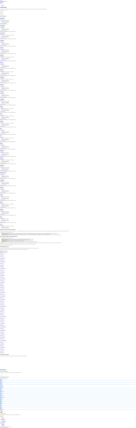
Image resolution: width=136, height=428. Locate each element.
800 (1, 128)
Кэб (1, 135)
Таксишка (2, 77)
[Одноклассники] (1, 369)
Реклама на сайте (4, 421)
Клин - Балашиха (2, 258)
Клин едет (2, 165)
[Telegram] (2, 369)
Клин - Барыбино (2, 347)
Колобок (2, 150)
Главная (3, 417)
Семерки (2, 91)
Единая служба (3, 172)
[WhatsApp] (4, 369)
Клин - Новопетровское (3, 340)
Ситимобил (2, 25)
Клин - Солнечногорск (3, 316)
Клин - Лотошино (2, 299)
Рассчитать (2, 253)
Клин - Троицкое (2, 333)
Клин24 (1, 157)
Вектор (1, 209)
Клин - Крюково (2, 323)
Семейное (2, 99)
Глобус (1, 194)
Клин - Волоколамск (3, 268)
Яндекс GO (2, 18)
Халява (1, 62)
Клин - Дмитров (2, 275)
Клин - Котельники (2, 292)
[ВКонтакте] (0, 369)
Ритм (1, 113)
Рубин (1, 106)
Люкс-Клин (2, 32)
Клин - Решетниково (3, 330)
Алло (1, 224)
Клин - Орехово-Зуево (3, 306)
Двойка (1, 187)
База (1, 216)
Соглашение (3, 424)
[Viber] (3, 369)
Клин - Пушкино (2, 309)
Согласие (3, 425)
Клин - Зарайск (2, 285)
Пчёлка (1, 121)
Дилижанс (2, 179)
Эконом (1, 47)
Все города (1, 2)
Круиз (1, 143)
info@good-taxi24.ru (5, 427)
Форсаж (1, 69)
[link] (68, 19)
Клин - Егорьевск (2, 282)
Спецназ (2, 84)
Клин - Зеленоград (2, 261)
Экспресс (2, 40)
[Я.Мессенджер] (5, 369)
